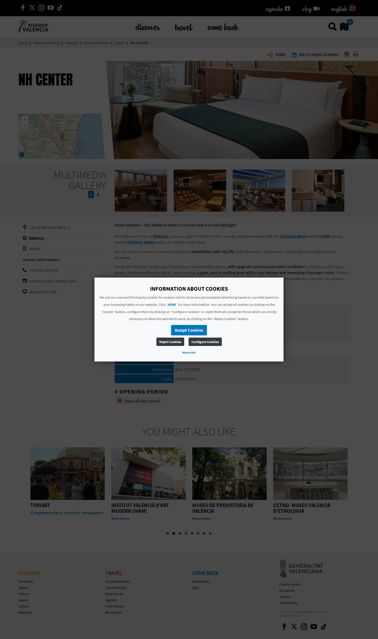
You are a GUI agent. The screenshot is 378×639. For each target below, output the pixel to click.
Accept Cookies (189, 330)
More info (189, 352)
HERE (172, 304)
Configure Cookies (205, 342)
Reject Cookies (170, 342)
